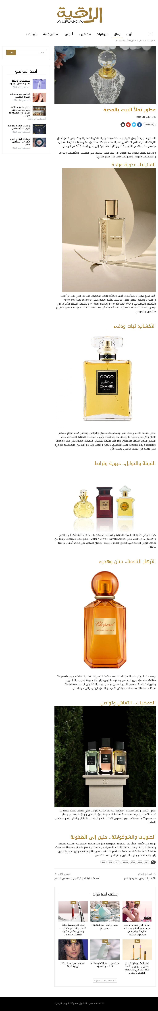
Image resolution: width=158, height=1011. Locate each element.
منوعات (32, 34)
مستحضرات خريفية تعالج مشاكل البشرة (20, 82)
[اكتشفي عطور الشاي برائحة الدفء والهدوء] (105, 949)
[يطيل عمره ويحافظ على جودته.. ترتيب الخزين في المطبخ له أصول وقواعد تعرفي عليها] (39, 111)
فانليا (103, 862)
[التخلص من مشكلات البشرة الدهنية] (39, 98)
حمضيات (125, 862)
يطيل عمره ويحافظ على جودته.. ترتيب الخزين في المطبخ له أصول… (20, 111)
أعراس (69, 34)
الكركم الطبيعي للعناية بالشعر (140, 878)
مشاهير (86, 34)
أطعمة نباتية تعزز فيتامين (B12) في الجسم (77, 878)
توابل (140, 862)
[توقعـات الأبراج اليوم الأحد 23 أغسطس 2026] (39, 142)
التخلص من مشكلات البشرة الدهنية (20, 95)
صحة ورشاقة (51, 34)
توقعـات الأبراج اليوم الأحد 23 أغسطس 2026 (20, 142)
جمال (117, 34)
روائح (117, 862)
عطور (110, 862)
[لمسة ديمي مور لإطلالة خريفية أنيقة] (73, 949)
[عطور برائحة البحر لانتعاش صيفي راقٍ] (105, 911)
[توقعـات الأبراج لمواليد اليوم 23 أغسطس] (39, 129)
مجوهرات (102, 34)
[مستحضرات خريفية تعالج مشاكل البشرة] (39, 84)
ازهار (146, 862)
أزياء (129, 34)
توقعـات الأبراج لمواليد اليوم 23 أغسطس (19, 127)
